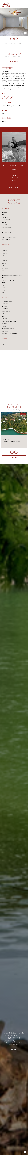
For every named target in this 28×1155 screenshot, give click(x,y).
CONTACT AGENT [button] (14, 187)
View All (14, 457)
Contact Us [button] (14, 1049)
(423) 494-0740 (14, 177)
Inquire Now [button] (14, 61)
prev (12, 39)
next (16, 39)
